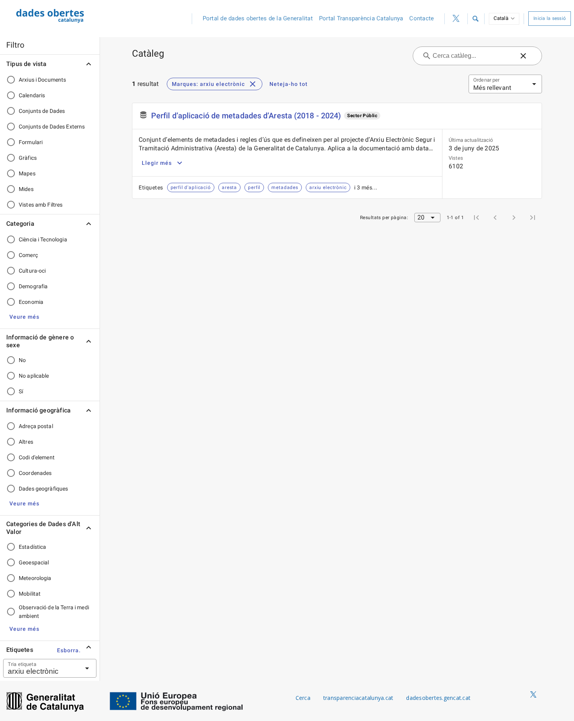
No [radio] (22, 360)
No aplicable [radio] (34, 376)
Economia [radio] (31, 302)
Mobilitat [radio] (30, 594)
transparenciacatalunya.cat (358, 697)
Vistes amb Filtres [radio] (40, 205)
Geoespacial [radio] (34, 562)
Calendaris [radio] (32, 95)
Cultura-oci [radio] (32, 271)
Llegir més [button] (157, 163)
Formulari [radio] (31, 142)
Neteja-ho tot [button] (288, 84)
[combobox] (40, 668)
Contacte (421, 18)
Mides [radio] (26, 189)
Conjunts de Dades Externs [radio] (52, 126)
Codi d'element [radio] (37, 457)
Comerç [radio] (28, 255)
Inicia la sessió (549, 18)
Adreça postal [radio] (36, 426)
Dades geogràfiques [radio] (43, 488)
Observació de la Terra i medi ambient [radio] (54, 611)
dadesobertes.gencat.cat (438, 697)
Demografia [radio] (33, 286)
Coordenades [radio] (35, 473)
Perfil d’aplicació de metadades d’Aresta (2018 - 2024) (246, 115)
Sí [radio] (21, 391)
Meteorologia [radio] (35, 578)
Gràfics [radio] (28, 158)
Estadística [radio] (32, 547)
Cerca (303, 697)
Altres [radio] (26, 442)
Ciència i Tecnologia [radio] (43, 239)
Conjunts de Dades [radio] (42, 111)
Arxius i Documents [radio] (42, 80)
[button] (475, 18)
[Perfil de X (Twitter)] (456, 19)
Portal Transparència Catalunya (361, 18)
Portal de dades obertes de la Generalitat (258, 18)
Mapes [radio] (27, 173)
